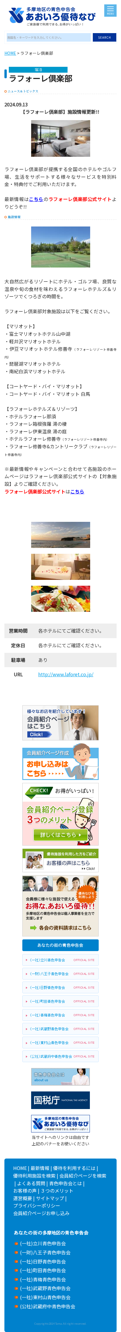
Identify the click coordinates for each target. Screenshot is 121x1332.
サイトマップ (50, 1198)
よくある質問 (31, 1183)
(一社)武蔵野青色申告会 (45, 1288)
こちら (36, 198)
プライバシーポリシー (36, 1205)
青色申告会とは (65, 1183)
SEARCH (104, 37)
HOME (10, 53)
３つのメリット (57, 1190)
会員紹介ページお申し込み (41, 1213)
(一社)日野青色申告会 (43, 1261)
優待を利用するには (74, 1167)
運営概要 (22, 1198)
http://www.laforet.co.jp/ (65, 674)
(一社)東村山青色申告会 (45, 1297)
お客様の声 (25, 1190)
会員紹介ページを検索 (82, 1175)
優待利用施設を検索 (34, 1175)
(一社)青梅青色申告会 (43, 1279)
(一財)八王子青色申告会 (45, 1252)
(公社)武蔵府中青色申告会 (47, 1306)
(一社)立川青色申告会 (43, 1243)
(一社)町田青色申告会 (43, 1270)
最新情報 (40, 1167)
